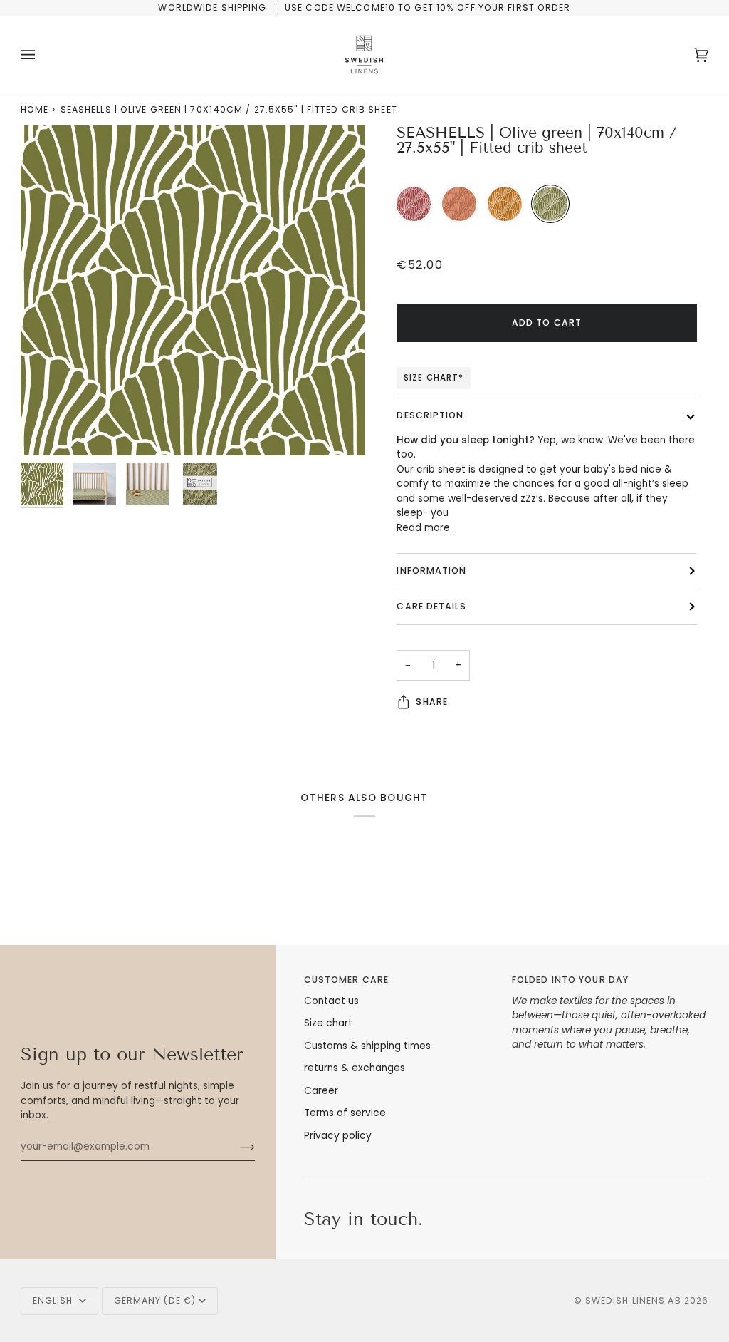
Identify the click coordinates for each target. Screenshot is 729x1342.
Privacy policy (338, 1135)
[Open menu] (42, 55)
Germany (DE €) (155, 1300)
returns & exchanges (354, 1068)
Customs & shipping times (367, 1046)
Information (431, 570)
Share (432, 702)
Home (34, 109)
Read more (423, 528)
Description (430, 415)
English (54, 1300)
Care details (431, 606)
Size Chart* (433, 377)
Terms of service (345, 1113)
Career (321, 1091)
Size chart (328, 1023)
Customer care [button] (346, 980)
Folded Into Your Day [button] (570, 980)
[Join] (236, 1146)
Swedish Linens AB (633, 1300)
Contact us (331, 1001)
